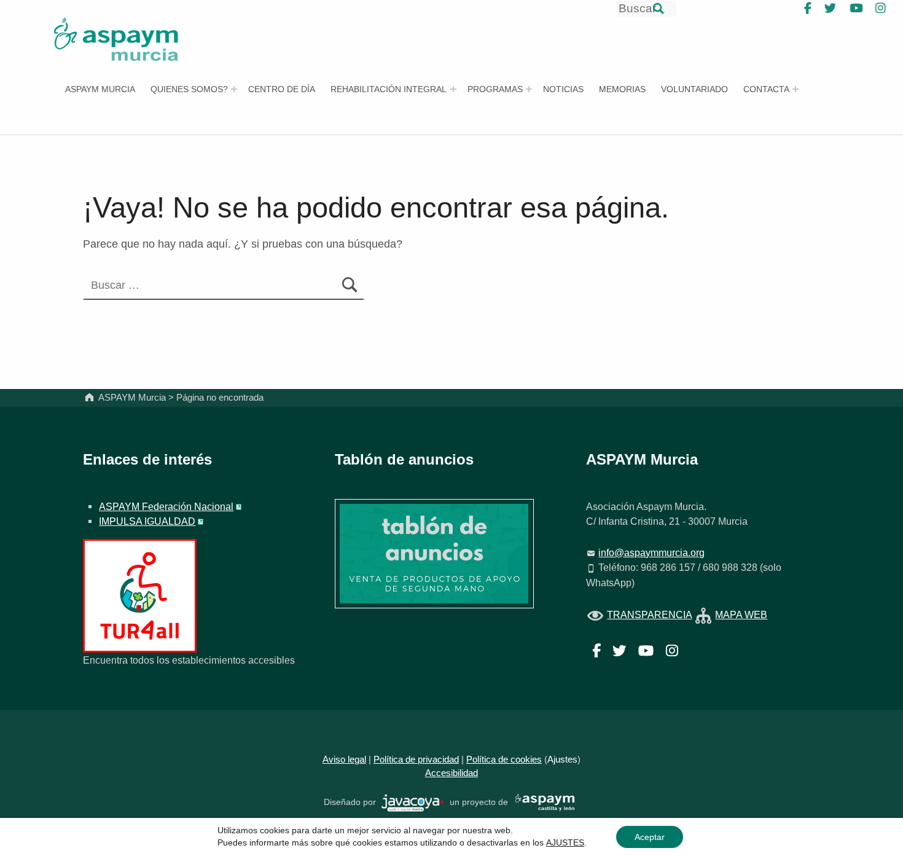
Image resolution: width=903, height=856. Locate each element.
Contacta (766, 89)
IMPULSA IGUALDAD (147, 521)
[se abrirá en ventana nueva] (413, 802)
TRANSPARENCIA (649, 614)
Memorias (622, 89)
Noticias (563, 89)
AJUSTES (565, 842)
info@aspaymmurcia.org (651, 552)
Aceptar (650, 837)
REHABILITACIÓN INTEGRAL (388, 89)
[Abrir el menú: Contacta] (795, 89)
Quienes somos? (189, 89)
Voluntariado (694, 89)
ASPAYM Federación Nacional (166, 506)
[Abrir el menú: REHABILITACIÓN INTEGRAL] (453, 89)
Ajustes (562, 759)
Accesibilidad (451, 773)
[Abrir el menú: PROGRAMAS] (529, 89)
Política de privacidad (416, 759)
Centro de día (281, 89)
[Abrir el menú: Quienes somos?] (234, 89)
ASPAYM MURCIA (100, 89)
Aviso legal (344, 759)
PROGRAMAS (495, 89)
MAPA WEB (741, 614)
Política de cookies (504, 759)
